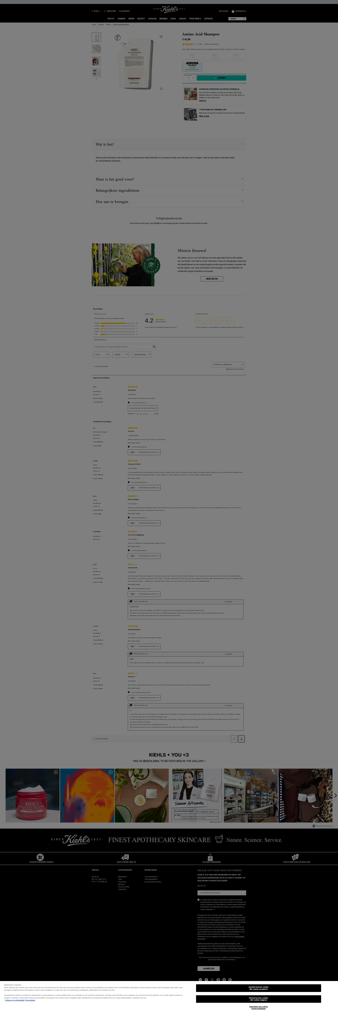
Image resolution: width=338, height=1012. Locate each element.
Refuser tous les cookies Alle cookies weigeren (258, 999)
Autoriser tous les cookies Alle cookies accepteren (258, 988)
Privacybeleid (30, 1000)
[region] (169, 996)
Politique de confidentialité (15, 1000)
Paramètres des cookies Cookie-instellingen (258, 1008)
